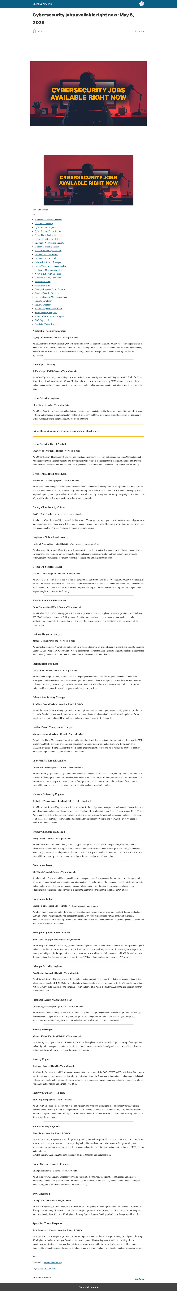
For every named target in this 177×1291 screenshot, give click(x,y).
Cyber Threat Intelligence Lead (48, 235)
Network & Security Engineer (48, 273)
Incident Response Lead (45, 258)
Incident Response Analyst (46, 254)
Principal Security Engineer (47, 293)
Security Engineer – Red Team (48, 308)
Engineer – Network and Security (49, 242)
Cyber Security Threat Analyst (48, 231)
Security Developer (43, 300)
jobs (54, 1268)
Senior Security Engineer (46, 312)
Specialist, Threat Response (47, 324)
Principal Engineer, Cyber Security (50, 289)
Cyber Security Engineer (45, 227)
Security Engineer (42, 304)
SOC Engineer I (42, 320)
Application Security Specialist (48, 219)
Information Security (53, 1262)
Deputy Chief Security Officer (48, 238)
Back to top (139, 1279)
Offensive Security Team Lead (48, 277)
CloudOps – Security (44, 223)
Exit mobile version (89, 1287)
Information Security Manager (48, 262)
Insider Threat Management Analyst (50, 265)
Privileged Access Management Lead (51, 296)
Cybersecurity (44, 1268)
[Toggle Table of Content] (35, 215)
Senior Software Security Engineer (50, 316)
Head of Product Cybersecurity (48, 250)
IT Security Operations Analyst (48, 269)
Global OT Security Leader (47, 246)
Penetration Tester (42, 281)
